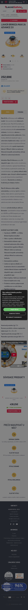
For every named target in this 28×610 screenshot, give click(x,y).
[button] (14, 317)
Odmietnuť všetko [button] (14, 313)
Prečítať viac (20, 306)
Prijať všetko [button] (14, 309)
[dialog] (14, 305)
